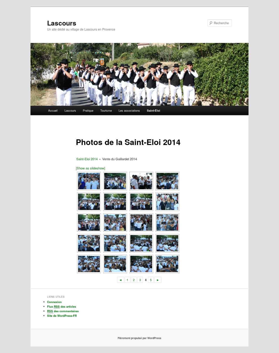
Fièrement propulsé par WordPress (139, 338)
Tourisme (106, 110)
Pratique (88, 110)
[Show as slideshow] (90, 168)
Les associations (129, 110)
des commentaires (63, 311)
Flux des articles (61, 306)
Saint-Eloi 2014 (87, 159)
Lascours (61, 22)
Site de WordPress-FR (62, 316)
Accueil (53, 110)
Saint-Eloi (153, 110)
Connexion (54, 302)
